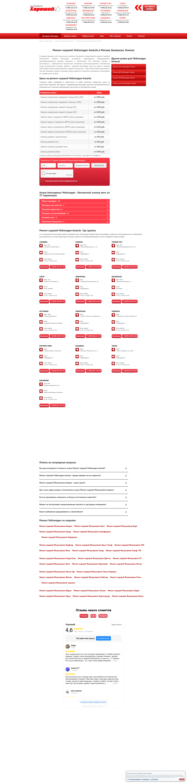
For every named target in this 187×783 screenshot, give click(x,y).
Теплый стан (105, 3)
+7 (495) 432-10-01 (71, 15)
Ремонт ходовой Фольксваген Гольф (88, 550)
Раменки (88, 3)
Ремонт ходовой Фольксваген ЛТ (127, 558)
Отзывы (129, 36)
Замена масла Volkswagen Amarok (124, 83)
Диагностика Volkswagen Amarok (124, 67)
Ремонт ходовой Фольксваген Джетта (94, 558)
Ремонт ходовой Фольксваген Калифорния (91, 531)
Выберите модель (70, 36)
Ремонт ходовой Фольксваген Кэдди (55, 531)
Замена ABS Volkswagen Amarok (124, 72)
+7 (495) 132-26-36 (105, 8)
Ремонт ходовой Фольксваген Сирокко (58, 582)
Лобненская (122, 10)
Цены (102, 36)
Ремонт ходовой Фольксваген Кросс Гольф (93, 545)
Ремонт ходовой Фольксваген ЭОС (129, 545)
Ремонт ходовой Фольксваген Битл (89, 526)
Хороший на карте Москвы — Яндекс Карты (93, 706)
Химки (122, 18)
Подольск (71, 18)
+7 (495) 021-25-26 (71, 29)
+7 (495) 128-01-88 (71, 22)
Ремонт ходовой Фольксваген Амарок (55, 526)
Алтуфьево (105, 10)
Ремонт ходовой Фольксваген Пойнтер (91, 577)
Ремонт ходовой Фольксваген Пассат (126, 564)
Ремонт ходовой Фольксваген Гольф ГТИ (123, 550)
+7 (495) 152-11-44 (71, 8)
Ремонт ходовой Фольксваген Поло (125, 577)
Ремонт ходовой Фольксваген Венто (128, 596)
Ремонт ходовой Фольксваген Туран (55, 596)
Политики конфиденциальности (67, 181)
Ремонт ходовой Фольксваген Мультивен (90, 564)
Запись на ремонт (144, 8)
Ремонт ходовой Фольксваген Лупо (54, 564)
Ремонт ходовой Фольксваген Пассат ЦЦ (57, 571)
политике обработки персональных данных (167, 777)
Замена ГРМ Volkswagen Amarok (124, 78)
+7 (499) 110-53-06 (105, 15)
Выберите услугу (88, 36)
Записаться (44, 267)
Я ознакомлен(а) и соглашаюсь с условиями (143, 779)
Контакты (141, 36)
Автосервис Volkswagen (50, 36)
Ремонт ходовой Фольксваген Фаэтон (55, 577)
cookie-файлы (155, 776)
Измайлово (70, 25)
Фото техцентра (115, 36)
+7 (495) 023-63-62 (88, 15)
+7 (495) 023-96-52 (88, 22)
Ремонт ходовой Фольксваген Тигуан (90, 590)
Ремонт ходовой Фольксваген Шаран (55, 590)
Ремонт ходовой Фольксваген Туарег (124, 590)
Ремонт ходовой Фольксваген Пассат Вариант (97, 571)
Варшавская (88, 10)
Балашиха (105, 18)
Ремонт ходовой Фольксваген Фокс (54, 550)
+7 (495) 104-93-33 (123, 8)
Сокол (123, 3)
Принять (182, 779)
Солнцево (71, 3)
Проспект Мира (88, 18)
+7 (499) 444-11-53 (123, 15)
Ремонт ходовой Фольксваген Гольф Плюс (57, 558)
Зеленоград (71, 10)
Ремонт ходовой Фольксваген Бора (122, 526)
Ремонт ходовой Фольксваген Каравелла (59, 537)
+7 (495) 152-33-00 (88, 8)
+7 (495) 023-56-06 (123, 22)
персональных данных (147, 777)
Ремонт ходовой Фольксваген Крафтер (56, 545)
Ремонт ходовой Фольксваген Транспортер (91, 596)
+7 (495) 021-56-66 (105, 22)
